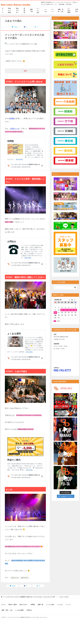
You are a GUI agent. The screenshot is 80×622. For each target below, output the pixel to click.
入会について (14, 577)
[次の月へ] (75, 299)
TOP (29, 597)
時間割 (24, 10)
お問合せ (76, 10)
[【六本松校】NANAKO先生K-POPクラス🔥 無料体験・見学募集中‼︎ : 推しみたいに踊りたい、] (65, 429)
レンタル (45, 10)
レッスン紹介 (38, 10)
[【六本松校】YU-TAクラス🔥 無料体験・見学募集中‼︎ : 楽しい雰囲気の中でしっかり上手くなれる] (65, 477)
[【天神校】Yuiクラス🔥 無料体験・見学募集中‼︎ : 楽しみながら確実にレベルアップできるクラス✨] (65, 453)
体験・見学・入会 (60, 10)
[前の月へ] (68, 299)
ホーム (2, 10)
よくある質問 (69, 10)
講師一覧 (31, 10)
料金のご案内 (9, 10)
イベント (52, 10)
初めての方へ (17, 10)
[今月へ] (72, 299)
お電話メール (14, 128)
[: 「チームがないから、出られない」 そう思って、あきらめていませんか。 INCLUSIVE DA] (65, 404)
